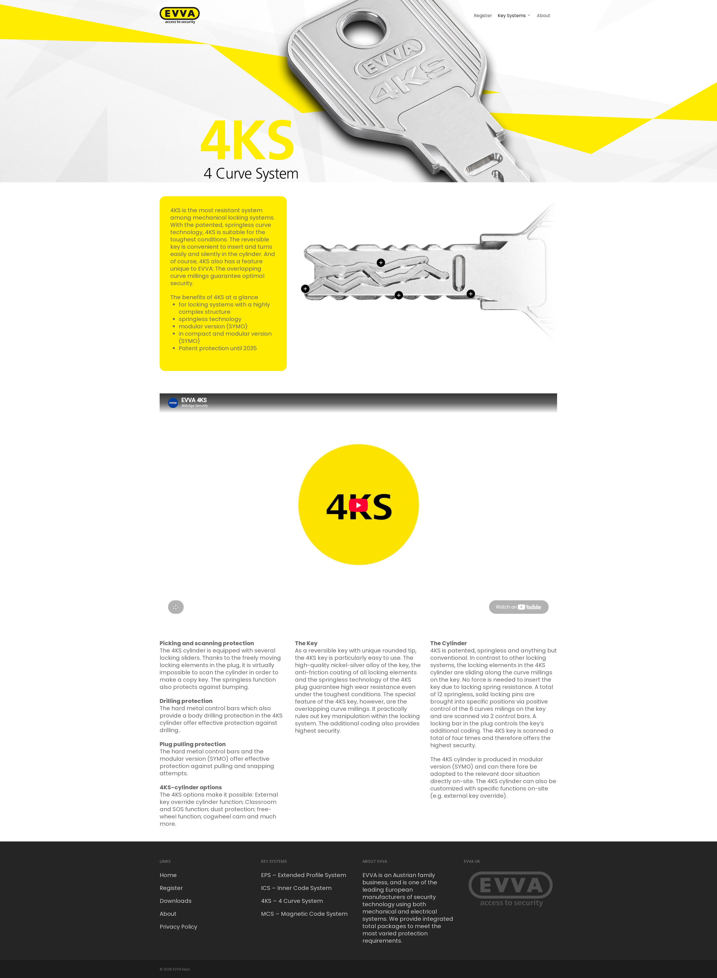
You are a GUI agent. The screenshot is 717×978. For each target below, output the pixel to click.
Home (168, 875)
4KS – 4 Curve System (292, 901)
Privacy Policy (178, 927)
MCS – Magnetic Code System (304, 914)
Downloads (176, 901)
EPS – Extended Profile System (303, 875)
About (168, 914)
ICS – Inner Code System (296, 888)
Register (171, 888)
